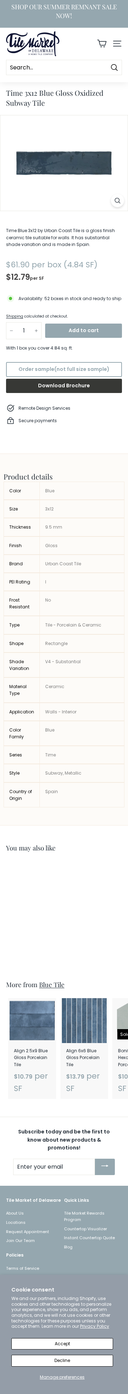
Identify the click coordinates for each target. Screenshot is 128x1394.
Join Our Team (20, 1240)
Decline (62, 1360)
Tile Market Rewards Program (84, 1216)
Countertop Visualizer (85, 1229)
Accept (62, 1344)
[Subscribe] (105, 1167)
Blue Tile (51, 984)
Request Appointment (27, 1232)
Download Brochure (64, 385)
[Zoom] (117, 200)
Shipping (14, 316)
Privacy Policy (94, 1326)
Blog (68, 1247)
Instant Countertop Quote (89, 1238)
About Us (15, 1213)
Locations (16, 1222)
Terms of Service (22, 1268)
